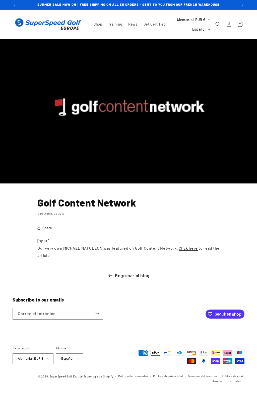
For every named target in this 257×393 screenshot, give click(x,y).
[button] (217, 24)
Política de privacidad (168, 376)
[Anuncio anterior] (14, 5)
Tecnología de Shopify (98, 376)
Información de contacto (227, 381)
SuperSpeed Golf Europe (66, 376)
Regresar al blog (132, 275)
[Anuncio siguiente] (242, 5)
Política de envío (233, 376)
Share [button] (47, 228)
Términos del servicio (202, 376)
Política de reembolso (133, 376)
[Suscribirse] (97, 314)
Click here (188, 248)
